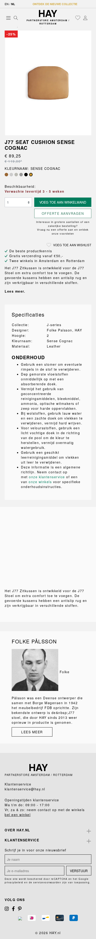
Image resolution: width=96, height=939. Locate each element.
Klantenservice (22, 840)
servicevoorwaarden (47, 882)
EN (7, 4)
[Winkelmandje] (90, 18)
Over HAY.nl (17, 830)
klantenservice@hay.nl (25, 789)
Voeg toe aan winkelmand (62, 202)
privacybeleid (14, 882)
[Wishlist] (78, 17)
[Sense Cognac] (31, 174)
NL (13, 4)
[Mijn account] (85, 17)
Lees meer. (15, 291)
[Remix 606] (21, 174)
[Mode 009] (16, 174)
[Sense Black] (26, 174)
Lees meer (32, 732)
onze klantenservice (47, 477)
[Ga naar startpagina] (48, 13)
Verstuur (79, 870)
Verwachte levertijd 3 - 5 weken (35, 191)
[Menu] (8, 17)
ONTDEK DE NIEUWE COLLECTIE (55, 4)
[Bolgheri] (6, 174)
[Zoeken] (16, 17)
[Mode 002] (11, 174)
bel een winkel (18, 814)
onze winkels (40, 481)
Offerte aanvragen (63, 213)
